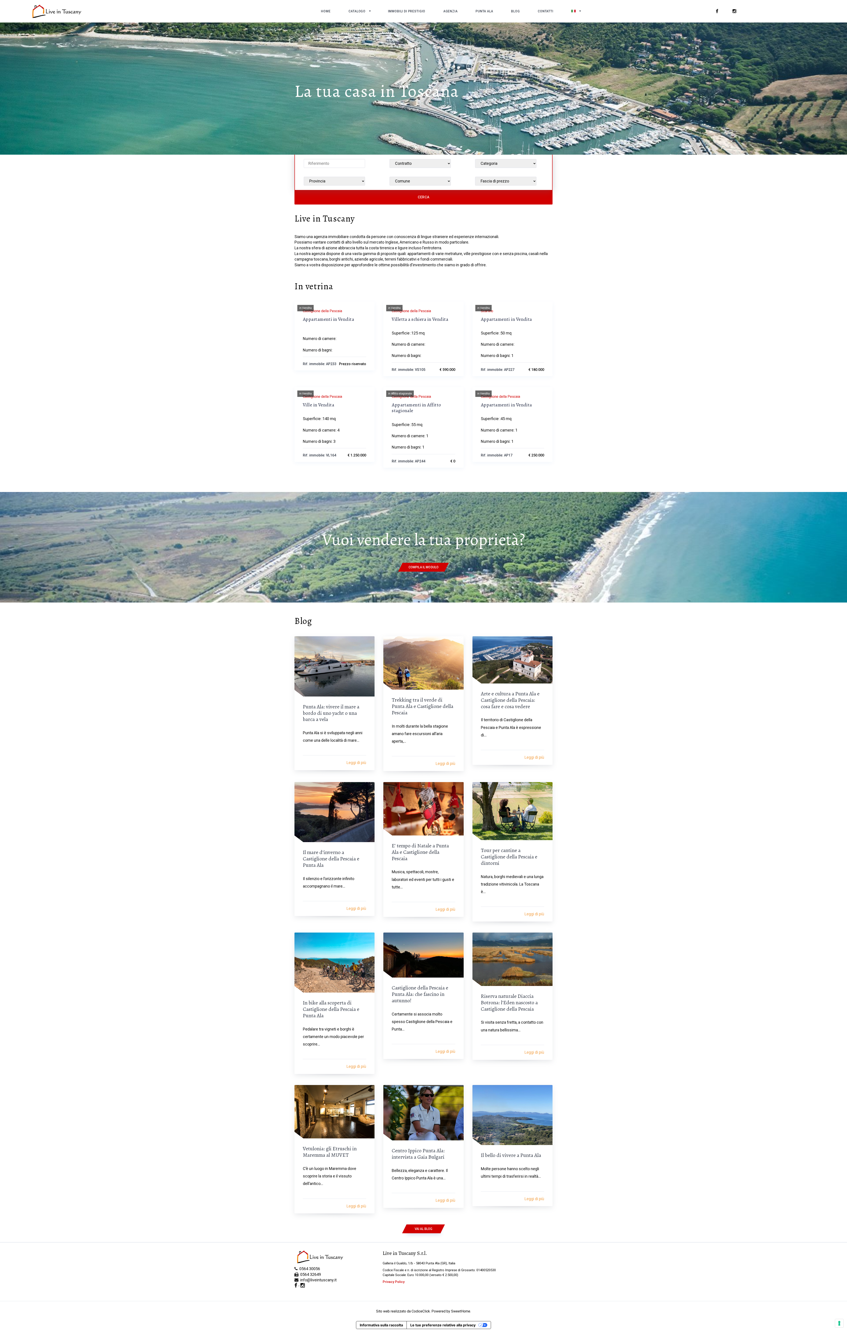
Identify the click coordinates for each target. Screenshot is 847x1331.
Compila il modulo (423, 567)
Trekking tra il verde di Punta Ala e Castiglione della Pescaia (422, 706)
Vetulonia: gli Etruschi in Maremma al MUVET (330, 1151)
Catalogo (357, 11)
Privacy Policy (394, 1282)
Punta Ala (484, 11)
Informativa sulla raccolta (381, 1325)
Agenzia (450, 11)
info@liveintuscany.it (317, 1280)
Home (325, 11)
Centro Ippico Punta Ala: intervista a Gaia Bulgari (418, 1153)
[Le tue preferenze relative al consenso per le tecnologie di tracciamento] (839, 1323)
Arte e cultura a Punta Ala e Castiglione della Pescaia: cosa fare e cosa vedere (510, 700)
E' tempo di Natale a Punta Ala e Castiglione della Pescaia (420, 852)
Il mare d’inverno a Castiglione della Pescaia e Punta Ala (331, 859)
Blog (515, 11)
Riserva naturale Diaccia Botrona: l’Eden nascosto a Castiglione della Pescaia (509, 1002)
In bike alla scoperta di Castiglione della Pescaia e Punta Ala (331, 1009)
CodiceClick (421, 1311)
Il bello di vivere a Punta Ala (511, 1155)
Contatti (545, 11)
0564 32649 (309, 1274)
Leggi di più (356, 762)
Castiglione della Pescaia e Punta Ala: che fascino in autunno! (420, 994)
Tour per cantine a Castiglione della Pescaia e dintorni (509, 857)
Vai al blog (424, 1229)
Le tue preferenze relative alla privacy (443, 1325)
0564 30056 (309, 1268)
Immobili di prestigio (406, 11)
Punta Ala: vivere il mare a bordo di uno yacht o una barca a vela (331, 713)
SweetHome (460, 1311)
